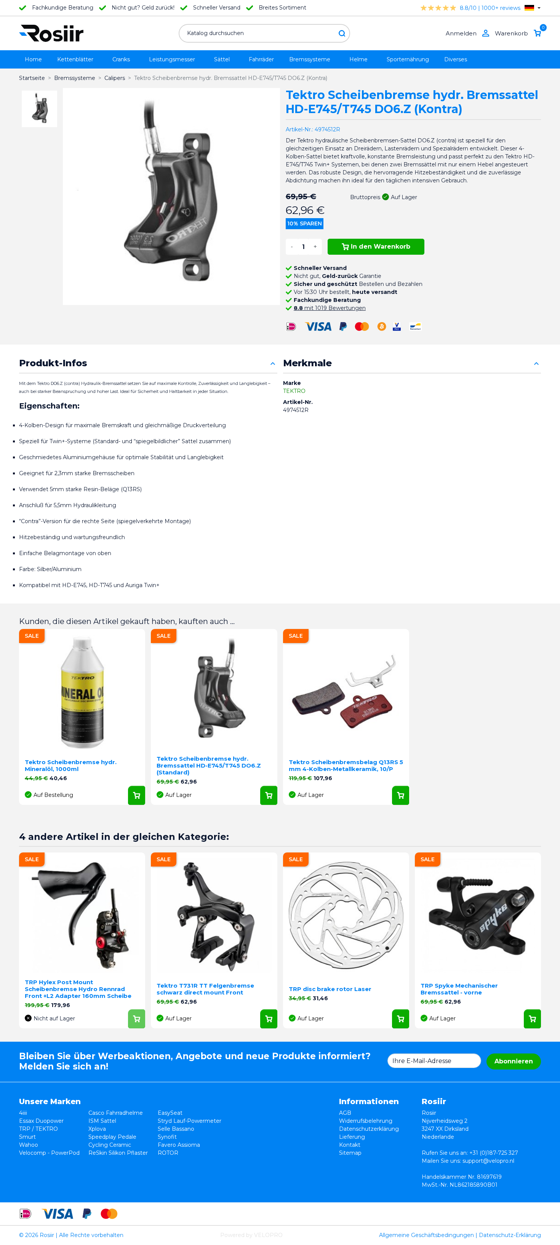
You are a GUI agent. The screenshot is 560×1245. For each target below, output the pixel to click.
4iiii (23, 1112)
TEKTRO (294, 391)
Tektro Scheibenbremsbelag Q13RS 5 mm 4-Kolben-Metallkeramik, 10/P (346, 765)
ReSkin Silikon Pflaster (118, 1152)
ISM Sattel (102, 1120)
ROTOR (168, 1152)
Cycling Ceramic (109, 1144)
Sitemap (350, 1152)
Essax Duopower (41, 1120)
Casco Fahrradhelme (115, 1112)
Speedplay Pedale (112, 1136)
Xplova (97, 1128)
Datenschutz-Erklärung (510, 1235)
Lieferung (352, 1136)
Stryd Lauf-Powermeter (189, 1120)
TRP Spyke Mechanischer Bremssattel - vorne (459, 989)
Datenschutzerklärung (369, 1128)
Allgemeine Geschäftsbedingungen (426, 1235)
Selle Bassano (176, 1128)
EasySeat (170, 1112)
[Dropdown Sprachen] (532, 8)
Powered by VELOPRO (251, 1235)
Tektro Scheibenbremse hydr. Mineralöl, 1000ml (71, 765)
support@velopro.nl (488, 1160)
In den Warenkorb (380, 246)
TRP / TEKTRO (38, 1128)
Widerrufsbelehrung (365, 1120)
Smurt (27, 1136)
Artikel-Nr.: (299, 129)
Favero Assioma (179, 1144)
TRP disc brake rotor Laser (330, 989)
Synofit (167, 1136)
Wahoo (28, 1144)
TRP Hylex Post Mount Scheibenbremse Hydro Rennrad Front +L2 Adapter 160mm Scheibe (78, 988)
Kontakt (349, 1144)
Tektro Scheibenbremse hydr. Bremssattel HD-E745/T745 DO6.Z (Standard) (209, 765)
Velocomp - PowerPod (49, 1152)
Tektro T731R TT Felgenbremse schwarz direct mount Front (205, 989)
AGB (345, 1112)
